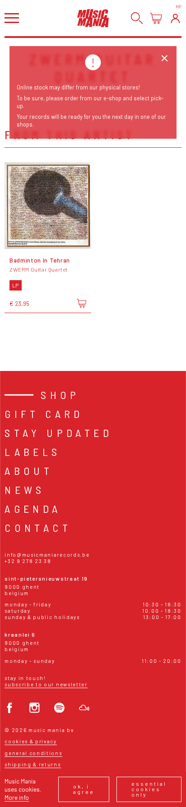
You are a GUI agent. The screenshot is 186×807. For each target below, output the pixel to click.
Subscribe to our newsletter (46, 684)
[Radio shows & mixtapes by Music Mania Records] (84, 708)
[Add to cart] (81, 303)
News (25, 489)
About (29, 470)
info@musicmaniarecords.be (47, 555)
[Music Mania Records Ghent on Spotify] (59, 708)
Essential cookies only (149, 789)
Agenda (33, 508)
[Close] (164, 58)
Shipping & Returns (32, 764)
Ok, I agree (83, 789)
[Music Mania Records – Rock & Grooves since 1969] (93, 18)
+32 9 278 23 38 (28, 561)
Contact (38, 527)
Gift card (44, 413)
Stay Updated (58, 432)
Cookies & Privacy (31, 741)
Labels (32, 451)
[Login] (175, 18)
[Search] (137, 18)
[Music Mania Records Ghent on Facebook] (10, 708)
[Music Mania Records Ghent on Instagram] (34, 708)
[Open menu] (12, 18)
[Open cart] (156, 18)
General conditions (33, 753)
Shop (60, 394)
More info (17, 797)
